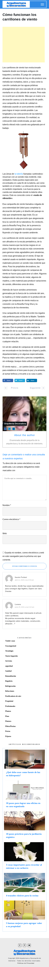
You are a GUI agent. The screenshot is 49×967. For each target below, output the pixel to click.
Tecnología (9, 651)
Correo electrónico (11, 519)
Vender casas (10, 641)
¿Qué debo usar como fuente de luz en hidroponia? (24, 764)
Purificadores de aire (13, 696)
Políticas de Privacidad (25, 963)
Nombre (7, 505)
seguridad (9, 666)
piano (5, 249)
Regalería (8, 681)
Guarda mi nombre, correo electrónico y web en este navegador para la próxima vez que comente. (23, 556)
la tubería (19, 174)
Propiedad (9, 701)
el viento (30, 256)
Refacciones (9, 691)
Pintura (8, 721)
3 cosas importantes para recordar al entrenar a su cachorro (24, 857)
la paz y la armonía (36, 370)
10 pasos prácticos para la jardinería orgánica (24, 826)
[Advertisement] (24, 44)
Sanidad (8, 671)
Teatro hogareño (11, 656)
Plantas (8, 711)
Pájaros (8, 736)
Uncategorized (10, 646)
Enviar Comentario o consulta (24, 566)
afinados (10, 242)
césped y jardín (39, 350)
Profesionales (10, 706)
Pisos (7, 716)
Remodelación (10, 676)
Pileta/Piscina (10, 726)
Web (5, 533)
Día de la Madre (29, 317)
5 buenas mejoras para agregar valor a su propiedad (24, 915)
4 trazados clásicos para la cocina (24, 886)
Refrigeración (10, 686)
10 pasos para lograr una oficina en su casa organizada (24, 795)
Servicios (8, 661)
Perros (7, 731)
